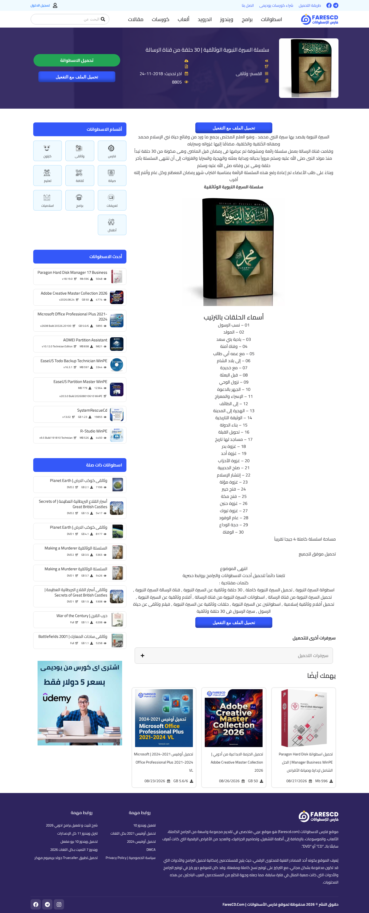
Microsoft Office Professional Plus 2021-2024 (72, 316)
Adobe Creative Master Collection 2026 (74, 293)
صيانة (112, 181)
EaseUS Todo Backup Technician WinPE (74, 361)
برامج (79, 205)
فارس (112, 156)
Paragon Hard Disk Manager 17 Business (72, 272)
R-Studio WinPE (93, 431)
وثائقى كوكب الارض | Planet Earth (78, 480)
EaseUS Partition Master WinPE (80, 381)
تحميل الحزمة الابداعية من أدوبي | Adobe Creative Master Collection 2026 (237, 762)
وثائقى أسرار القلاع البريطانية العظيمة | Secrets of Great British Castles (76, 592)
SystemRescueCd (92, 410)
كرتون (47, 156)
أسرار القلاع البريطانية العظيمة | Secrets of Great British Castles (73, 504)
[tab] (234, 655)
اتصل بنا (248, 5)
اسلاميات (47, 205)
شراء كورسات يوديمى (276, 5)
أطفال (112, 230)
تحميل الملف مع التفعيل (77, 77)
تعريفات (112, 205)
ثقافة (80, 181)
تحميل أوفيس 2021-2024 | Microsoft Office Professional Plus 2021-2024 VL (163, 762)
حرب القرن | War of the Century (81, 615)
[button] (271, 19)
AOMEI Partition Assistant (85, 340)
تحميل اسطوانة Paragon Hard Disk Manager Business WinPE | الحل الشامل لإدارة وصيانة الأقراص (306, 762)
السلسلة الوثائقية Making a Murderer (76, 548)
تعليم (47, 181)
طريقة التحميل (310, 5)
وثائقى (80, 156)
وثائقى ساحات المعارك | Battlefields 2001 (72, 636)
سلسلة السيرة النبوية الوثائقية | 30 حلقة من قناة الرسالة (207, 50)
